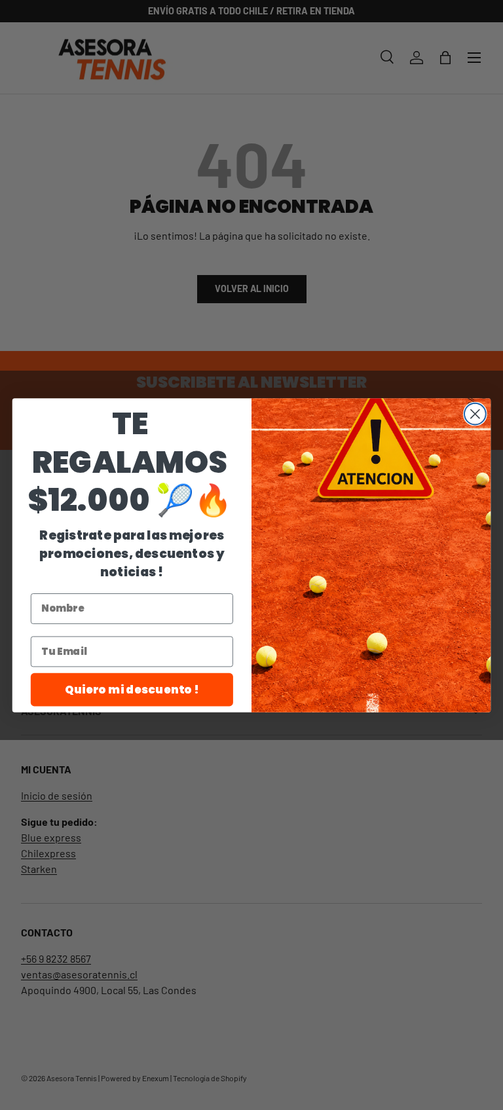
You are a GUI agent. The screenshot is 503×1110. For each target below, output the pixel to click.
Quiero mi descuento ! (132, 688)
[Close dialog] (475, 413)
